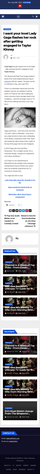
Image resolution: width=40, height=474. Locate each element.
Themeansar (19, 460)
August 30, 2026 (12, 351)
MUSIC (15, 469)
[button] (33, 16)
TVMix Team (21, 271)
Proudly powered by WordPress (14, 458)
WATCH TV (7, 465)
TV (13, 465)
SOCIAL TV (30, 469)
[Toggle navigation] (18, 16)
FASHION (33, 465)
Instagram (7, 81)
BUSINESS (22, 469)
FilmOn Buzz (7, 29)
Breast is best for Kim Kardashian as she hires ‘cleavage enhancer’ (28, 221)
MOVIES (18, 465)
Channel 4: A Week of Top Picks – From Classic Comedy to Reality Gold (20, 267)
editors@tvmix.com (12, 438)
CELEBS (8, 469)
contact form (13, 441)
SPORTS (25, 465)
